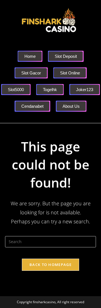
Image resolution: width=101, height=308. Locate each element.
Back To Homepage (50, 264)
